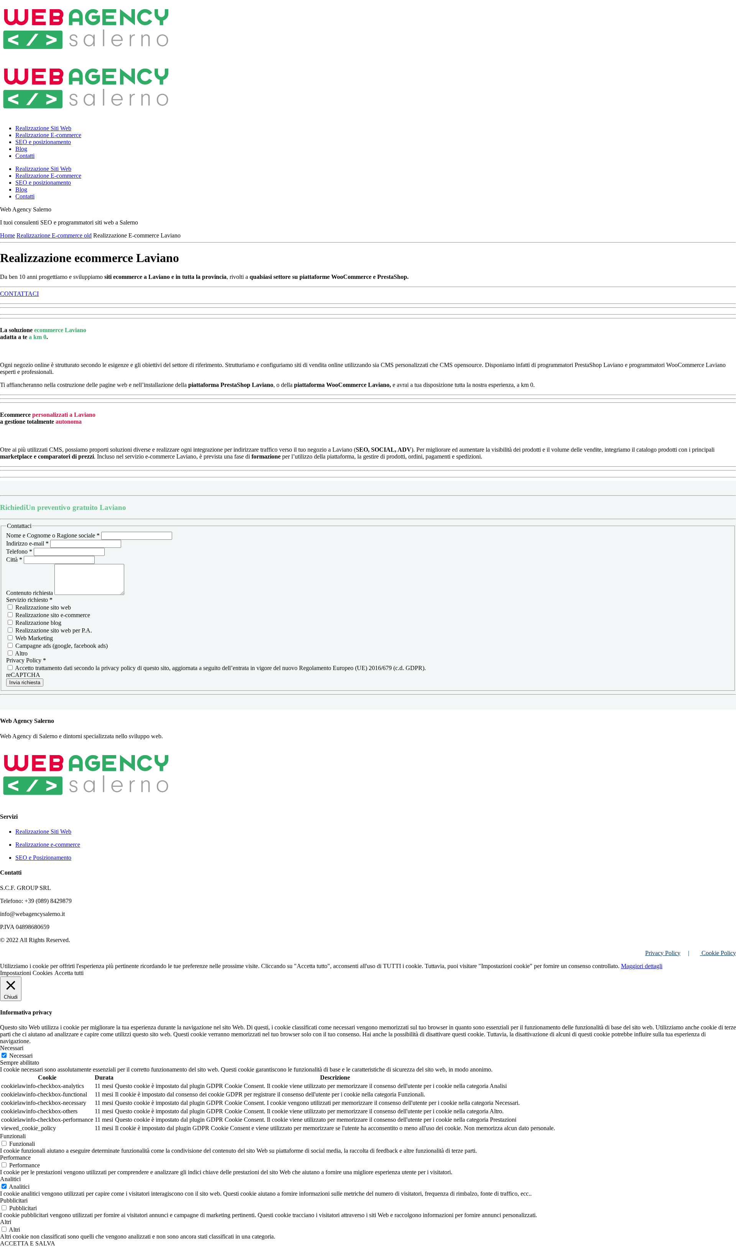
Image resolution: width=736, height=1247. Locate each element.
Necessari (21, 1055)
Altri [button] (5, 1222)
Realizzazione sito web (42, 607)
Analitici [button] (10, 1179)
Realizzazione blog (37, 622)
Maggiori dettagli (641, 966)
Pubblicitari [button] (14, 1200)
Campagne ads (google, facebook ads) (61, 645)
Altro (21, 653)
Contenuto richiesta (30, 593)
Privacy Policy (662, 953)
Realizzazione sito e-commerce (52, 615)
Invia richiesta (24, 682)
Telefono (19, 551)
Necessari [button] (11, 1048)
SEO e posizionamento (43, 142)
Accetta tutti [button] (69, 973)
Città (14, 559)
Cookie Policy (718, 953)
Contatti (24, 155)
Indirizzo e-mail (27, 543)
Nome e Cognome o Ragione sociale (53, 535)
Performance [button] (15, 1157)
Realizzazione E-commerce (48, 135)
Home (7, 235)
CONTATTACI (19, 293)
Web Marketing (33, 638)
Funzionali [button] (13, 1136)
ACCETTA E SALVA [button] (27, 1243)
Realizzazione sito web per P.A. (53, 630)
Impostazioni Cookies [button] (26, 973)
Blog (21, 149)
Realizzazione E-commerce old (54, 235)
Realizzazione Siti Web (43, 128)
